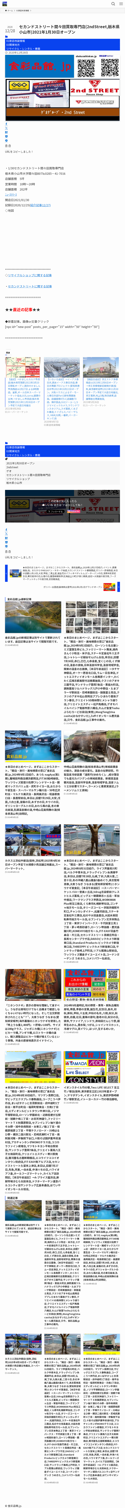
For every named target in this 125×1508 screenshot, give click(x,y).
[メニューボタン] (121, 4)
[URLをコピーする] (8, 146)
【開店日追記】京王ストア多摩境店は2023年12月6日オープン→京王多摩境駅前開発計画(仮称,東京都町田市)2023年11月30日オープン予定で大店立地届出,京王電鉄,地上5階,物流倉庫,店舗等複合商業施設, (102, 389)
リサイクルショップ (18, 479)
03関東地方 (13, 45)
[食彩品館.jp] (4, 4)
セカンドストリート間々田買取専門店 (28, 475)
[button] (6, 124)
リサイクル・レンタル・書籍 (23, 49)
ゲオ (9, 471)
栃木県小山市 (14, 483)
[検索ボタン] (113, 4)
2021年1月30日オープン (20, 463)
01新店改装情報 (15, 41)
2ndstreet (12, 467)
